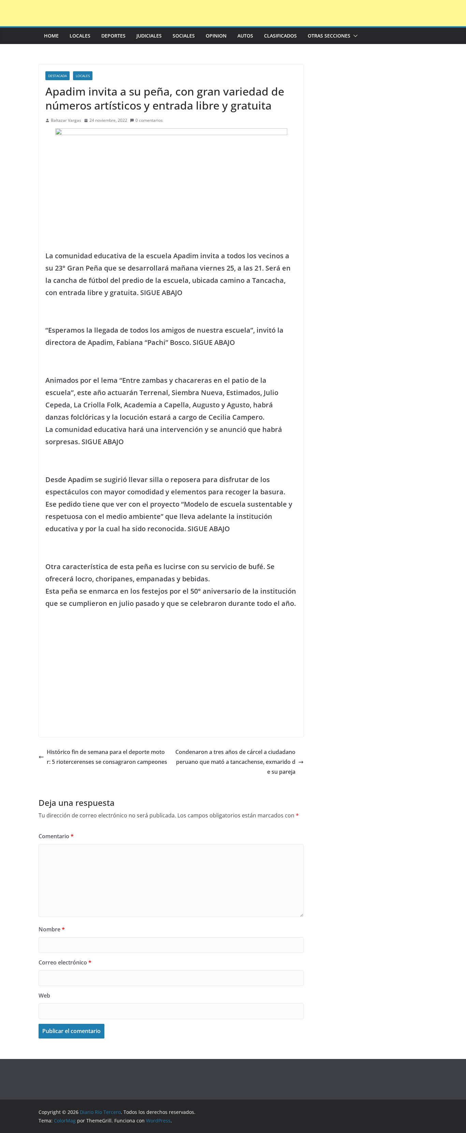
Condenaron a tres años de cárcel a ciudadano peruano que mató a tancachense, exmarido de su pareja (235, 761)
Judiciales (149, 35)
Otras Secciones (329, 35)
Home (51, 35)
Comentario (56, 836)
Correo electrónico (65, 962)
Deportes (113, 35)
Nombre (52, 929)
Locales (80, 35)
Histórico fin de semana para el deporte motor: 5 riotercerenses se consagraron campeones (107, 757)
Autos (245, 35)
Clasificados (280, 35)
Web (44, 995)
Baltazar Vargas (66, 120)
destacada (57, 75)
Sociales (184, 35)
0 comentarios (149, 120)
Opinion (216, 35)
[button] (354, 36)
